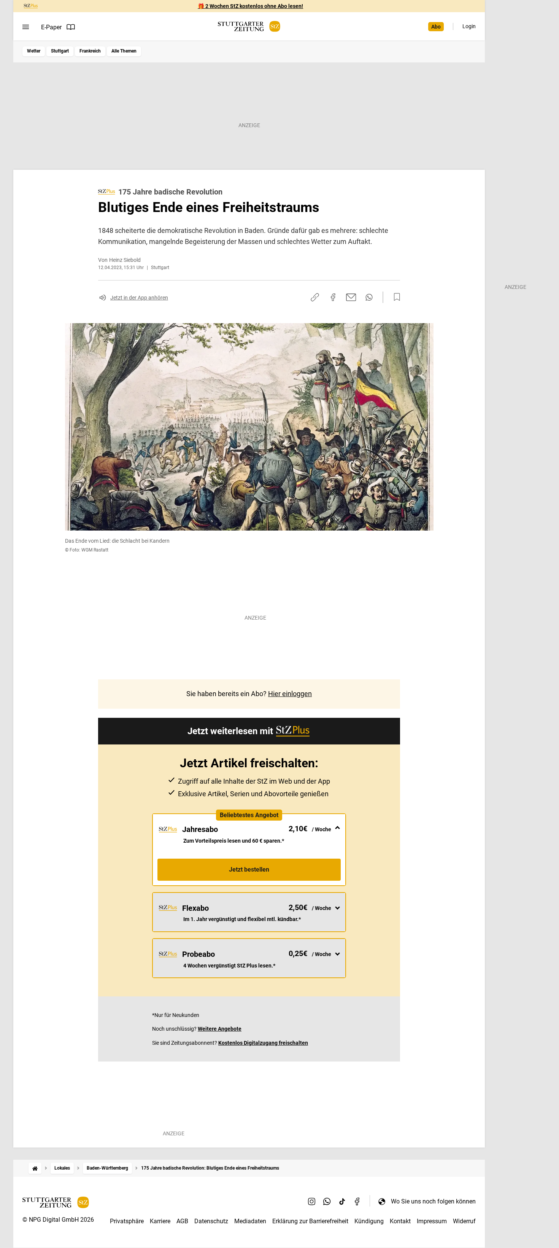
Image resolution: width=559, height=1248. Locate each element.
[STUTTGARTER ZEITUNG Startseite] (249, 26)
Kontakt (400, 1221)
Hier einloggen (290, 694)
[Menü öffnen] (25, 27)
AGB (182, 1221)
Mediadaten (250, 1221)
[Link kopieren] (314, 297)
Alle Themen (124, 51)
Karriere (160, 1221)
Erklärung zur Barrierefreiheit (310, 1221)
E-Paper (51, 27)
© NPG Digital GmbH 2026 (58, 1219)
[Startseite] (35, 1168)
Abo (436, 27)
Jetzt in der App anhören (139, 298)
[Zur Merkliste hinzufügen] (394, 297)
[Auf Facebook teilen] (333, 297)
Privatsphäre (127, 1221)
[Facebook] (357, 1201)
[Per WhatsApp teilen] (369, 297)
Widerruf (464, 1221)
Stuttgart (60, 51)
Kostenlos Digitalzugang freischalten (263, 1043)
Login (469, 26)
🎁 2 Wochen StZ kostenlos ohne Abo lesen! (250, 6)
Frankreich (90, 51)
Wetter (33, 51)
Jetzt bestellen (249, 869)
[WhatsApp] (327, 1201)
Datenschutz (211, 1221)
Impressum (432, 1221)
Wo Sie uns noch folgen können (433, 1201)
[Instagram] (312, 1201)
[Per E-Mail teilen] (351, 297)
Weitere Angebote (219, 1029)
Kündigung (369, 1221)
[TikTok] (342, 1201)
